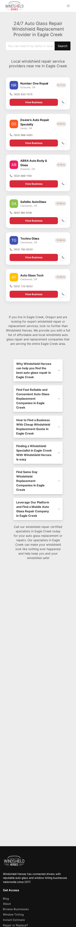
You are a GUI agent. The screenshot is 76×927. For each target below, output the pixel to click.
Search (62, 46)
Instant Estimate (14, 920)
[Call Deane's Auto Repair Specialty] (62, 143)
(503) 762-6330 (23, 249)
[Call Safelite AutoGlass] (62, 220)
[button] (68, 6)
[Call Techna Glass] (62, 257)
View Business (33, 102)
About (7, 904)
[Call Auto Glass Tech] (62, 294)
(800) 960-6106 (23, 212)
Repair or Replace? (15, 925)
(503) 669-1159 (23, 175)
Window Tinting (13, 914)
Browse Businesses (16, 909)
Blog (6, 898)
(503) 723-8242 (23, 286)
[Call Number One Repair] (62, 102)
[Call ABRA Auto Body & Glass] (62, 183)
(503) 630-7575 (23, 94)
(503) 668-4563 (23, 135)
